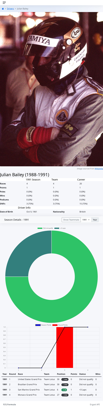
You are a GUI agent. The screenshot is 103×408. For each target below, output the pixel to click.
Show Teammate (71, 219)
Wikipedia (99, 168)
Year (95, 219)
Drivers (10, 8)
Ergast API (95, 404)
